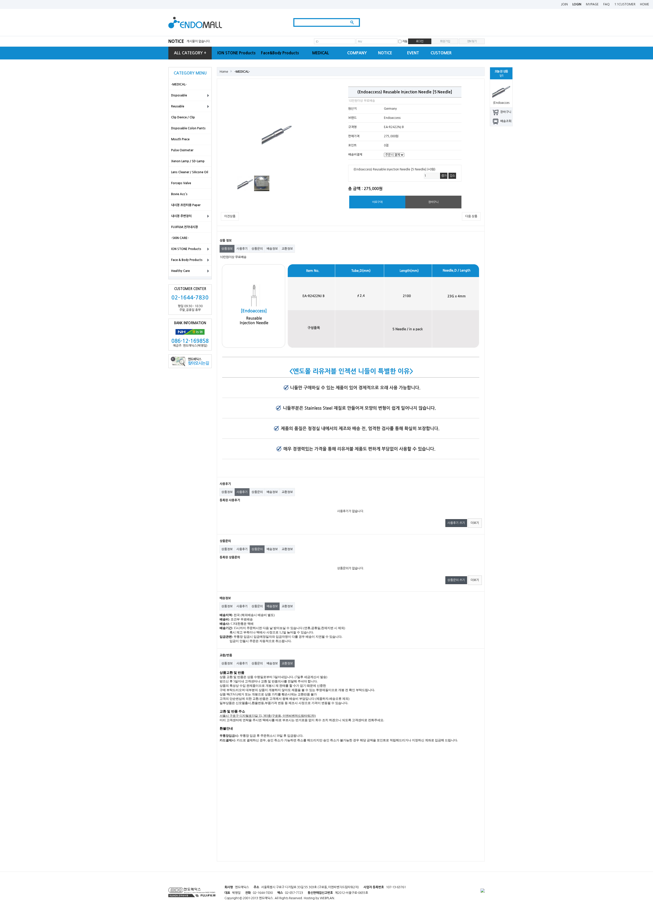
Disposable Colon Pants (188, 128)
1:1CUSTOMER (624, 4)
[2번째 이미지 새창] (261, 183)
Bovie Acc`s (179, 194)
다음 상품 (471, 216)
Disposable (179, 95)
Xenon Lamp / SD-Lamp (188, 161)
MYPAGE (592, 4)
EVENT (413, 53)
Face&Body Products (280, 53)
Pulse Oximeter (182, 150)
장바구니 (505, 112)
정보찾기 (472, 41)
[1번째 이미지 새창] (245, 183)
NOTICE (176, 41)
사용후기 (242, 248)
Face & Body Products (187, 259)
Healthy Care (180, 270)
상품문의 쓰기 (456, 580)
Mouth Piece (180, 139)
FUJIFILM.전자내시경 (184, 227)
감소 (452, 175)
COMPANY (357, 53)
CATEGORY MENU (190, 73)
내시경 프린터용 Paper (185, 205)
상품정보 (227, 248)
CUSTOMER (441, 53)
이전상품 (229, 216)
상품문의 (257, 248)
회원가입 (445, 41)
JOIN (564, 4)
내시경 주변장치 (181, 216)
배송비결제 (355, 154)
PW (360, 41)
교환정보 (287, 248)
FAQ (606, 4)
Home (224, 71)
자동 (404, 41)
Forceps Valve (181, 183)
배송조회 (505, 121)
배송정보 (272, 248)
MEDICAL (320, 53)
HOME (644, 4)
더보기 (475, 522)
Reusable (177, 106)
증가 (443, 175)
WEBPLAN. (327, 898)
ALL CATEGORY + (190, 53)
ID (317, 41)
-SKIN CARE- (180, 238)
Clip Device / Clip (183, 117)
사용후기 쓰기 (456, 522)
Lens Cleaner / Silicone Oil (189, 172)
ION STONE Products (236, 53)
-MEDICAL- (179, 84)
